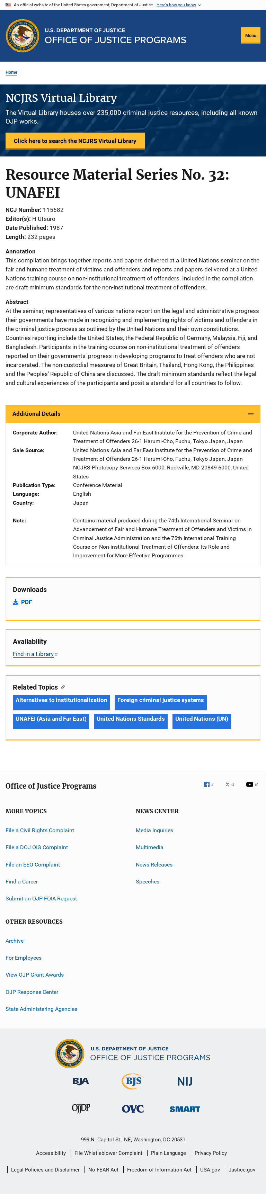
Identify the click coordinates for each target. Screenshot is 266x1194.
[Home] (115, 35)
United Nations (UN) (201, 718)
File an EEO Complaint (33, 864)
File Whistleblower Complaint (108, 1153)
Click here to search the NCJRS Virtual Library (75, 140)
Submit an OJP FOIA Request (41, 898)
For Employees (24, 957)
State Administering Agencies (41, 1009)
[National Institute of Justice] (185, 1086)
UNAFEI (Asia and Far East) (51, 718)
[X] (232, 789)
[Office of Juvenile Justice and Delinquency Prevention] (81, 1115)
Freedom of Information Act (159, 1170)
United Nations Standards (131, 718)
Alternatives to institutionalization (61, 700)
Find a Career (22, 881)
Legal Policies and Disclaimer (45, 1170)
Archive (15, 940)
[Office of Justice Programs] (22, 36)
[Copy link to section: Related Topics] (61, 686)
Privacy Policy (211, 1153)
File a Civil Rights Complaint (40, 830)
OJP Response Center (32, 992)
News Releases (154, 864)
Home (11, 72)
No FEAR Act (103, 1170)
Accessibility (51, 1153)
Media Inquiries (154, 830)
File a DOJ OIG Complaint (37, 847)
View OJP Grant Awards (35, 974)
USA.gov (210, 1170)
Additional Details (36, 413)
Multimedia (149, 847)
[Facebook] (211, 789)
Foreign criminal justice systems (160, 700)
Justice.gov (242, 1170)
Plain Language (168, 1153)
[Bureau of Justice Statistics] (133, 1090)
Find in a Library (33, 653)
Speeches (147, 881)
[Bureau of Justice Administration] (81, 1086)
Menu (250, 35)
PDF (26, 602)
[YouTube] (253, 789)
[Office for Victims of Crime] (133, 1114)
